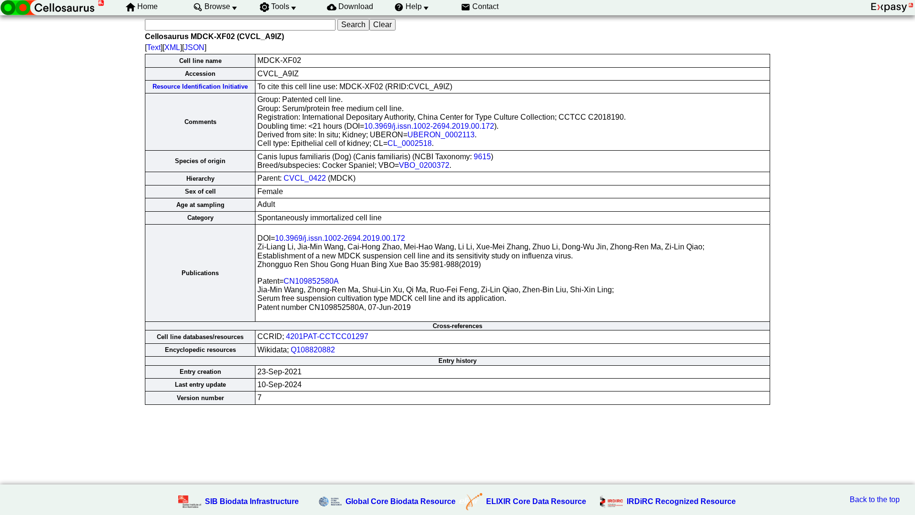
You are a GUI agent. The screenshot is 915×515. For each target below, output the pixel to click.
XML (172, 47)
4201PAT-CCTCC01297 (327, 336)
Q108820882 (313, 350)
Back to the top (875, 499)
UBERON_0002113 (441, 135)
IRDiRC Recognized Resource (681, 501)
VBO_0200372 (424, 165)
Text (154, 47)
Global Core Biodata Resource (401, 501)
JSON (194, 47)
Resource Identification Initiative (200, 86)
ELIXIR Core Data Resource (536, 501)
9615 (482, 157)
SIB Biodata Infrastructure (252, 501)
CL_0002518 (409, 143)
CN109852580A (311, 281)
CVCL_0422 (305, 178)
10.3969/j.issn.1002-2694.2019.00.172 (429, 126)
